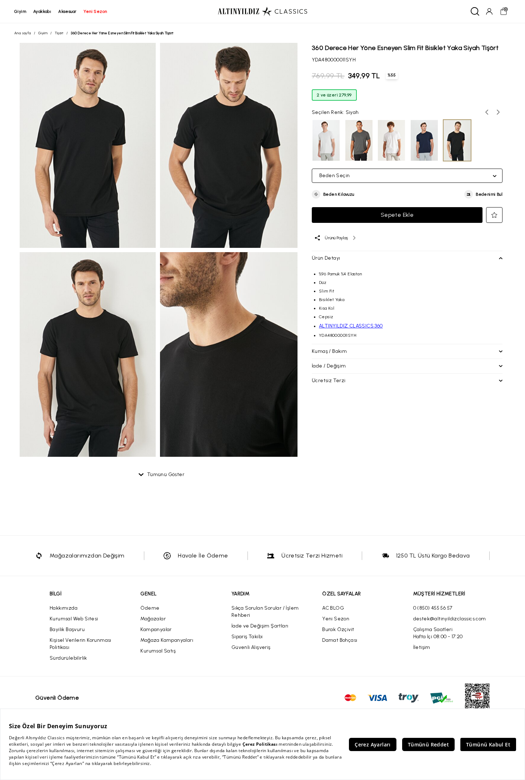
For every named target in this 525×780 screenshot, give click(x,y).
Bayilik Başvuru (67, 629)
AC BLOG (333, 608)
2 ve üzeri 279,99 (334, 95)
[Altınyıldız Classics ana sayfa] (262, 11)
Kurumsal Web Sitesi (74, 619)
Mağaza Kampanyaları (166, 640)
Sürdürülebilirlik (68, 658)
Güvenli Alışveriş (251, 647)
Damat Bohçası (339, 640)
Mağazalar (153, 619)
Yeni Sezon (335, 619)
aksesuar (67, 11)
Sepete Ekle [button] (397, 214)
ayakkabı (42, 11)
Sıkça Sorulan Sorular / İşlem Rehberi (265, 611)
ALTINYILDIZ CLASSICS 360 (351, 326)
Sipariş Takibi (247, 637)
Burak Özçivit (338, 629)
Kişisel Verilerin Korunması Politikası (80, 643)
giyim (20, 11)
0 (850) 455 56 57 (432, 608)
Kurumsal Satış (158, 651)
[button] (333, 194)
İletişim (421, 647)
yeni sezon (95, 11)
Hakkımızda (64, 608)
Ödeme (149, 608)
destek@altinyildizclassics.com (449, 619)
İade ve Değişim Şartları (260, 626)
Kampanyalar (155, 629)
